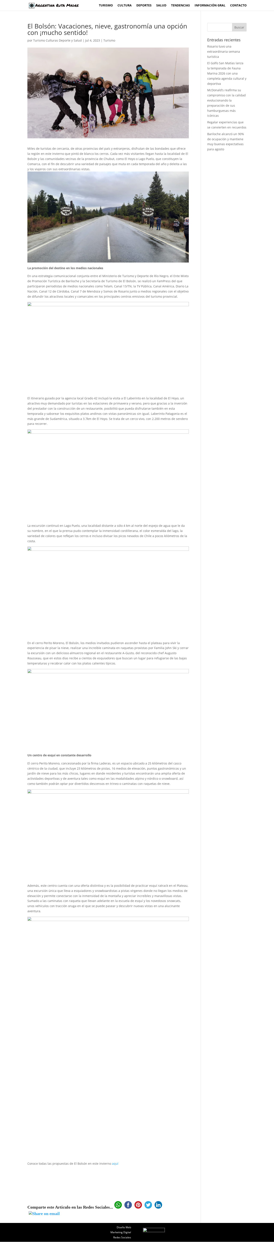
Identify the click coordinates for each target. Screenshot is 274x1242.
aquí (115, 1163)
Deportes (144, 5)
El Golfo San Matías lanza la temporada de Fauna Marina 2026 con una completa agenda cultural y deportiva (226, 73)
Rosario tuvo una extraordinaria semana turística (223, 51)
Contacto (238, 5)
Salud (161, 5)
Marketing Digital (120, 1232)
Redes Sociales (122, 1237)
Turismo (106, 5)
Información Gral (210, 5)
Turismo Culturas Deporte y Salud (57, 40)
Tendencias (180, 5)
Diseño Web (124, 1227)
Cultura (125, 5)
